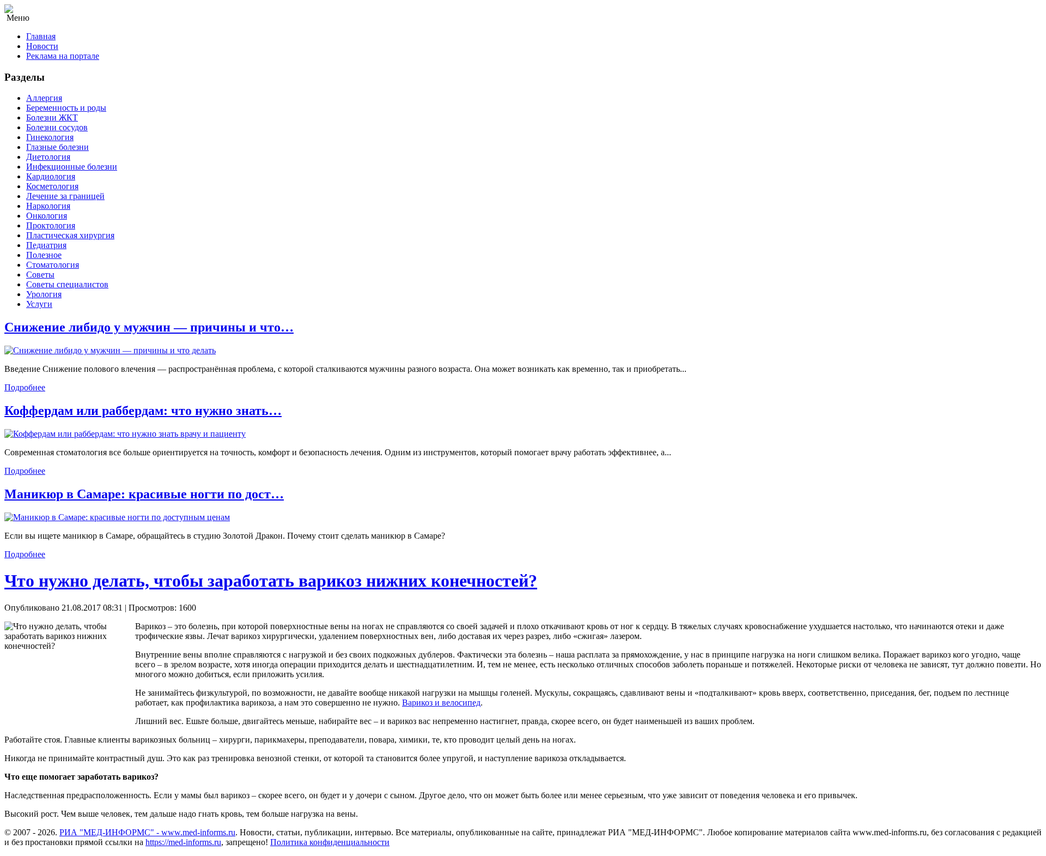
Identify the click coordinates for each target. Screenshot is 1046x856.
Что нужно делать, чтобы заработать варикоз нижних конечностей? (270, 580)
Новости (42, 46)
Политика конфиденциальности (330, 842)
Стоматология (52, 264)
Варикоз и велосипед (441, 702)
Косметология (52, 186)
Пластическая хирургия (70, 235)
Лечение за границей (65, 196)
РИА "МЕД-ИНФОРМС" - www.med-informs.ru (147, 832)
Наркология (48, 205)
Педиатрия (46, 245)
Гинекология (50, 137)
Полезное (44, 255)
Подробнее (24, 387)
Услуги (39, 304)
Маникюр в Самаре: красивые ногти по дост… (144, 494)
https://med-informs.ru (183, 842)
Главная (41, 36)
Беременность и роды (66, 107)
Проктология (50, 225)
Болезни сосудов (57, 127)
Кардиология (50, 176)
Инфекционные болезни (71, 166)
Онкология (46, 215)
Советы (40, 274)
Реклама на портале (62, 56)
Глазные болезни (57, 147)
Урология (44, 294)
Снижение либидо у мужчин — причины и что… (149, 327)
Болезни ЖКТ (52, 117)
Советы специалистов (67, 284)
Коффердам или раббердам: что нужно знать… (143, 410)
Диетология (48, 156)
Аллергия (44, 98)
